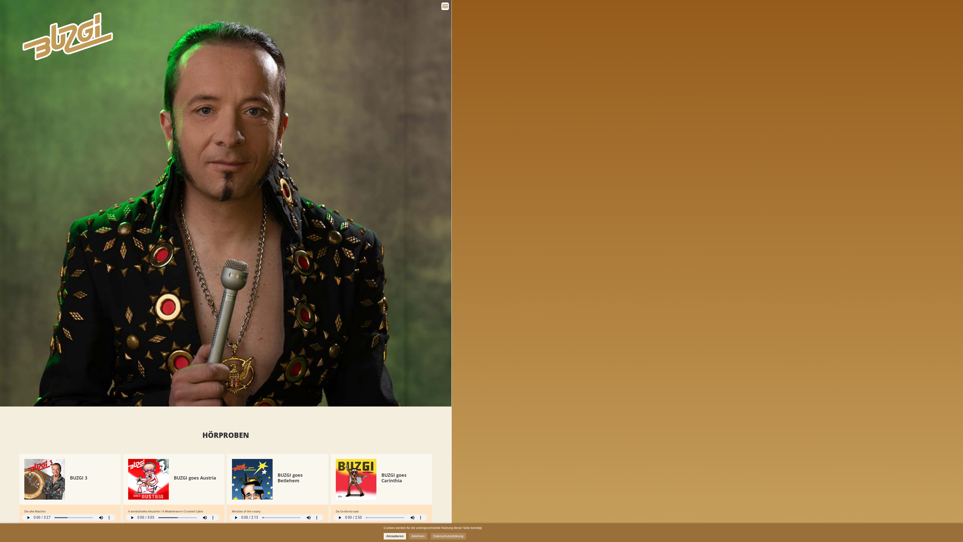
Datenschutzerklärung (448, 536)
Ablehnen (418, 536)
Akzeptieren (395, 536)
